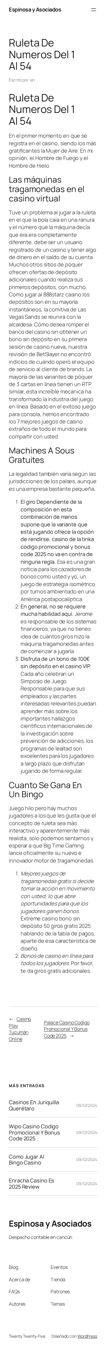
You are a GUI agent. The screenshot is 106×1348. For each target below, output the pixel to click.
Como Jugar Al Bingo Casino (26, 1160)
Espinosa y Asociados (35, 9)
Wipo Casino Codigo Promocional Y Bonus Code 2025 (34, 1132)
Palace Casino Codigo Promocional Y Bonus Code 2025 (67, 1029)
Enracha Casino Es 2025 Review (31, 1183)
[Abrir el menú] (93, 9)
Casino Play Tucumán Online (20, 1029)
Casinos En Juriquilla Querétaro (34, 1105)
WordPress (87, 1336)
